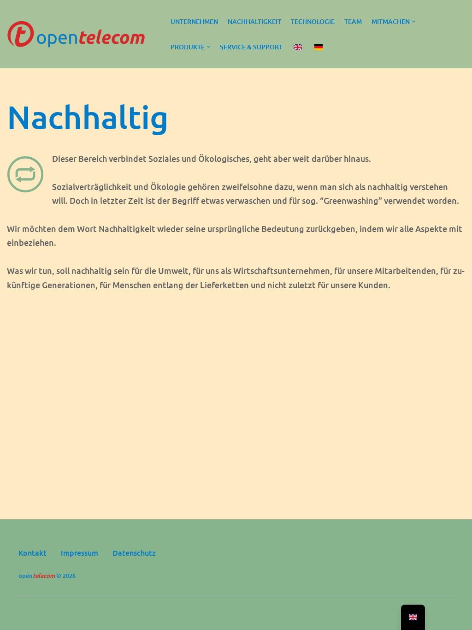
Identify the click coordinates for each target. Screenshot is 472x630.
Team (353, 21)
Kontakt (32, 553)
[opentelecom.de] (78, 34)
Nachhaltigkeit (254, 21)
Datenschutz (134, 553)
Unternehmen (194, 21)
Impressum (79, 553)
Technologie (313, 21)
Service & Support (251, 47)
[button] (413, 21)
